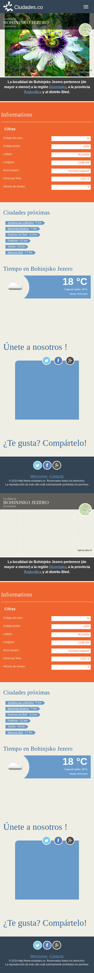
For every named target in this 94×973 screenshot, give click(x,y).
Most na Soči (15, 252)
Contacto (57, 476)
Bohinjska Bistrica (18, 228)
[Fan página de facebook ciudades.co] (58, 360)
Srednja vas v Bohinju (21, 222)
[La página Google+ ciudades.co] (70, 360)
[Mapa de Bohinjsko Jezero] (85, 29)
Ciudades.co (28, 7)
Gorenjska (57, 87)
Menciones (38, 476)
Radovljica (33, 92)
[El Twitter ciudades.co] (46, 360)
